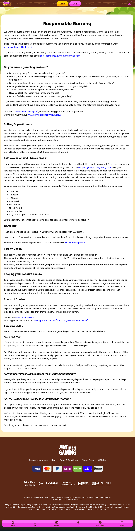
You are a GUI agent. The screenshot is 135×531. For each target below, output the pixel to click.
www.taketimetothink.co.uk (18, 47)
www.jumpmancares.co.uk (100, 497)
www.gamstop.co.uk (75, 242)
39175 (15, 507)
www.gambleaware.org (75, 497)
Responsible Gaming (38, 460)
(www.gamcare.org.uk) (26, 111)
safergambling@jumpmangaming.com (60, 55)
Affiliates (102, 460)
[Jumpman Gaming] (67, 453)
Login (62, 3)
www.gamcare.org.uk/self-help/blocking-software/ (61, 320)
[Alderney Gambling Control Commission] (101, 483)
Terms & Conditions (68, 460)
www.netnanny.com (25, 317)
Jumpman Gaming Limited (43, 504)
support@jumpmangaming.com (95, 167)
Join (75, 3)
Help (54, 460)
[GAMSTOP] (52, 483)
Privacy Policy (88, 460)
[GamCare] (30, 483)
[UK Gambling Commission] (67, 483)
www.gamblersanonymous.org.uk (45, 114)
